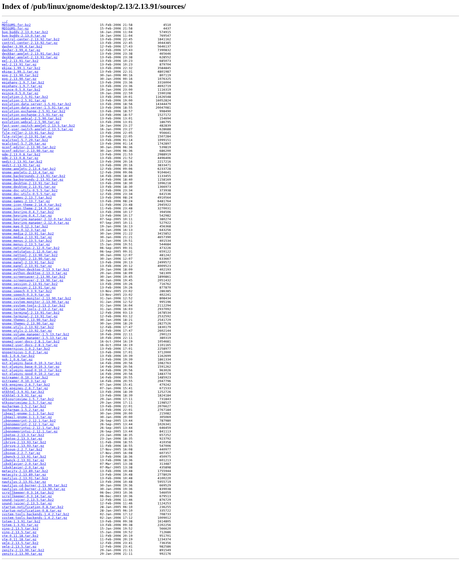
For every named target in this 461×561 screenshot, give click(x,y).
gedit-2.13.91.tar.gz (21, 165)
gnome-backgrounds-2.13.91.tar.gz (32, 179)
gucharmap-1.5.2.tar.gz (23, 410)
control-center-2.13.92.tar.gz (30, 43)
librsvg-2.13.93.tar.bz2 (24, 442)
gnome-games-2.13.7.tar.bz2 (27, 197)
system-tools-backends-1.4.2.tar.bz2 (35, 514)
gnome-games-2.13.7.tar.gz (26, 201)
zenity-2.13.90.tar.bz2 (23, 550)
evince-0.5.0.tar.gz (20, 93)
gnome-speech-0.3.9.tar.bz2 (27, 291)
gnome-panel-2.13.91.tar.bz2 (28, 262)
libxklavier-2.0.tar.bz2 (24, 464)
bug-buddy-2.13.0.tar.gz (24, 35)
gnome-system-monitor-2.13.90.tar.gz (35, 302)
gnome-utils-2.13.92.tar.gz (27, 330)
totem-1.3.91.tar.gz (20, 525)
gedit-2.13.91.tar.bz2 (22, 161)
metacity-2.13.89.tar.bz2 (25, 471)
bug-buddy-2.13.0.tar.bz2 (25, 32)
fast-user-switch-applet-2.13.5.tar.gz (37, 129)
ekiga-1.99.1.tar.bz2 (21, 68)
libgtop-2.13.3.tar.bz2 (23, 435)
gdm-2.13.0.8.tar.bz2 (21, 154)
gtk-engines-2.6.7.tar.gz (25, 388)
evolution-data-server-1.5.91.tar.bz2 (36, 104)
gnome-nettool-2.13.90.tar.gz (29, 258)
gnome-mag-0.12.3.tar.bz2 (25, 226)
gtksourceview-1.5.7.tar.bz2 (28, 399)
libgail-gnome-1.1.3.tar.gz (27, 417)
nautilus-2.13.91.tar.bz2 (25, 478)
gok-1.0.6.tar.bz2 (18, 356)
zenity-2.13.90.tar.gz (22, 553)
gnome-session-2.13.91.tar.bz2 (30, 284)
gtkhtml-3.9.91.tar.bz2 (23, 392)
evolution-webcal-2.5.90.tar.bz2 (31, 118)
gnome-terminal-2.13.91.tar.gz (30, 316)
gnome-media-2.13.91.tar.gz (27, 237)
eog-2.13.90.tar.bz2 (20, 75)
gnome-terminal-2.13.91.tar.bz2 (31, 312)
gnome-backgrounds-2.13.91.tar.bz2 (33, 176)
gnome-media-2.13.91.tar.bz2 (28, 233)
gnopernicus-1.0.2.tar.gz (25, 352)
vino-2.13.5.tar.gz (19, 532)
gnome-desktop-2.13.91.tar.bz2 (30, 183)
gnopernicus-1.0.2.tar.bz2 (26, 348)
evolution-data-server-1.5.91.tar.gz (35, 107)
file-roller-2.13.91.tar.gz (27, 136)
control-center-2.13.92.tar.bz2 (31, 39)
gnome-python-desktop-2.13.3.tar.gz (34, 273)
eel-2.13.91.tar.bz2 (20, 61)
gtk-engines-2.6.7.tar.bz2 (26, 384)
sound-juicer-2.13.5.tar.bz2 (28, 500)
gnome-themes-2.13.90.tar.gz (28, 323)
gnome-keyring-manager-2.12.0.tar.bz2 (36, 219)
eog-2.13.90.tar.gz (19, 79)
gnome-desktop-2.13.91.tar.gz (29, 187)
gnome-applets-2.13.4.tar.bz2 (29, 169)
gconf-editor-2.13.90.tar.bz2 (29, 147)
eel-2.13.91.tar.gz (19, 64)
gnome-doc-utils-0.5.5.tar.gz (29, 194)
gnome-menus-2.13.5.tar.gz (26, 244)
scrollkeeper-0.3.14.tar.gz (27, 496)
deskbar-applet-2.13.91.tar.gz (30, 57)
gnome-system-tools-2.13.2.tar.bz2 (33, 305)
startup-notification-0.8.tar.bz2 (32, 507)
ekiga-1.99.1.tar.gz (20, 71)
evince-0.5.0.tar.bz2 (21, 89)
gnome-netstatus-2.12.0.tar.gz (30, 251)
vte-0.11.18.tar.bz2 (20, 535)
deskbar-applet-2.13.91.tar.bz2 (31, 53)
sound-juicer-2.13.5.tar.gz (27, 503)
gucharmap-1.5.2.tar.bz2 (24, 406)
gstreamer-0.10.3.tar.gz (24, 381)
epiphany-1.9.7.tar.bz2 (23, 82)
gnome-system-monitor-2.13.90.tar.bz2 (36, 298)
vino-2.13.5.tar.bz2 (20, 528)
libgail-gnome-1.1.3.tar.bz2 (28, 413)
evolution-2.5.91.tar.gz (24, 100)
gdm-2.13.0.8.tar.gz (20, 158)
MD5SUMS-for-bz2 (16, 25)
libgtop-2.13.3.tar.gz (22, 438)
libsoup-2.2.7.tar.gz (21, 453)
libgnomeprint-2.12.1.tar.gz (28, 424)
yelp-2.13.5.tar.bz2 (20, 543)
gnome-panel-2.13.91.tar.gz (27, 266)
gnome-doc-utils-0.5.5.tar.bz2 (30, 190)
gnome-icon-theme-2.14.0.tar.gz (31, 208)
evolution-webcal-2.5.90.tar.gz (31, 122)
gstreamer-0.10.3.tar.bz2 (25, 377)
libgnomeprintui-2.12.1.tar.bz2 (31, 428)
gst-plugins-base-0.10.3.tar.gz (31, 366)
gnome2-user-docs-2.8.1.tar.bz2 (31, 341)
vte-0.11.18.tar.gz (19, 539)
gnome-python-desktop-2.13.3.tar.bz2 (35, 269)
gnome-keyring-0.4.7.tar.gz (27, 215)
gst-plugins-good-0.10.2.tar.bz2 (31, 370)
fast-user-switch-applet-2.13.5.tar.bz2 (38, 125)
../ (5, 21)
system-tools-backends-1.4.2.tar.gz (34, 518)
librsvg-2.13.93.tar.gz (23, 446)
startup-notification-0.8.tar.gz (31, 510)
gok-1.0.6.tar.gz (17, 359)
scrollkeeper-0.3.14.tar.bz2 (28, 492)
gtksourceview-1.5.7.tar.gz (27, 402)
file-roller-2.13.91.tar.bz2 (28, 133)
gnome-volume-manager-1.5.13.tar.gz (34, 338)
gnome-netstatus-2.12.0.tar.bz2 (31, 248)
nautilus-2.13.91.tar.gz (24, 482)
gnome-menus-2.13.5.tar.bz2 (27, 240)
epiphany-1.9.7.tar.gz (22, 86)
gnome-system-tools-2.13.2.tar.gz (32, 309)
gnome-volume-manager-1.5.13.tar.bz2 (35, 334)
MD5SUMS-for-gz (15, 28)
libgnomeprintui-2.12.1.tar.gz (30, 431)
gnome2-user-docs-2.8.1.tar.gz (30, 345)
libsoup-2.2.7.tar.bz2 (22, 449)
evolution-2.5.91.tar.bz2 (25, 97)
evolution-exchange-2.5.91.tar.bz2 (33, 111)
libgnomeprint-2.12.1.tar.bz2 (29, 420)
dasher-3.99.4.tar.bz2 (22, 46)
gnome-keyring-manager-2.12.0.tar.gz (35, 222)
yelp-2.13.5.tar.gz (19, 546)
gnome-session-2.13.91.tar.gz (29, 287)
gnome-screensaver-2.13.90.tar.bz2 (33, 276)
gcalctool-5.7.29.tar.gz (24, 143)
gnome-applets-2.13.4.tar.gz (28, 172)
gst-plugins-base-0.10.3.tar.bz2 (31, 363)
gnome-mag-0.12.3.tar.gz (24, 230)
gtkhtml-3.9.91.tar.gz (22, 395)
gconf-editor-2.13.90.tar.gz (28, 151)
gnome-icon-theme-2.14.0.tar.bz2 (31, 205)
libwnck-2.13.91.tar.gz (23, 460)
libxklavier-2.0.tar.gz (23, 467)
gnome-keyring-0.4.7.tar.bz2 (28, 212)
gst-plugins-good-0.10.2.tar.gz (31, 374)
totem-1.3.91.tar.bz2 (21, 521)
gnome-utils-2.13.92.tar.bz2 (28, 327)
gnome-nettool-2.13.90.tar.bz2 (30, 255)
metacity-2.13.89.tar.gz (24, 474)
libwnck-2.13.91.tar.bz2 (24, 456)
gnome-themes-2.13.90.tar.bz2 (29, 320)
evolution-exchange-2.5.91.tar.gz (32, 115)
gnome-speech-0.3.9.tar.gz (26, 294)
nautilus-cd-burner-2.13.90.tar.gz (33, 489)
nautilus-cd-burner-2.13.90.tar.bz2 (34, 485)
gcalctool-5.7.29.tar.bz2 (25, 140)
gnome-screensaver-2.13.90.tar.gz (32, 280)
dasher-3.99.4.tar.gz (21, 50)
